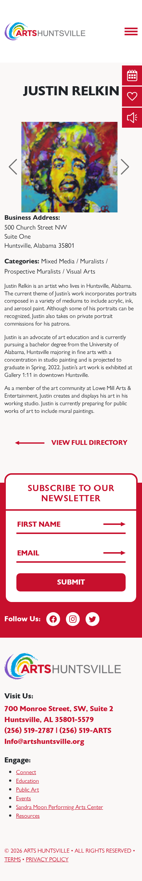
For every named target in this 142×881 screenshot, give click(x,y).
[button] (13, 167)
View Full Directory (89, 442)
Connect (26, 772)
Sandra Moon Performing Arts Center (59, 806)
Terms (12, 859)
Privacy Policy (47, 859)
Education (27, 780)
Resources (28, 815)
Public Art (27, 789)
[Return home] (45, 31)
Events (23, 798)
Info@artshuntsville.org (44, 741)
